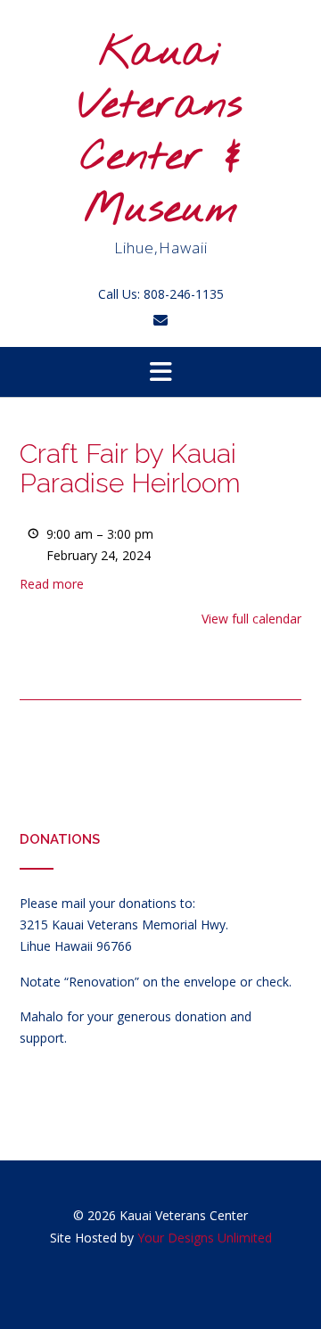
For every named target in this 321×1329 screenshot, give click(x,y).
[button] (160, 372)
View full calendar (251, 618)
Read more (52, 583)
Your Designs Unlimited (204, 1237)
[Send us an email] (160, 320)
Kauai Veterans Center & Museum (160, 132)
